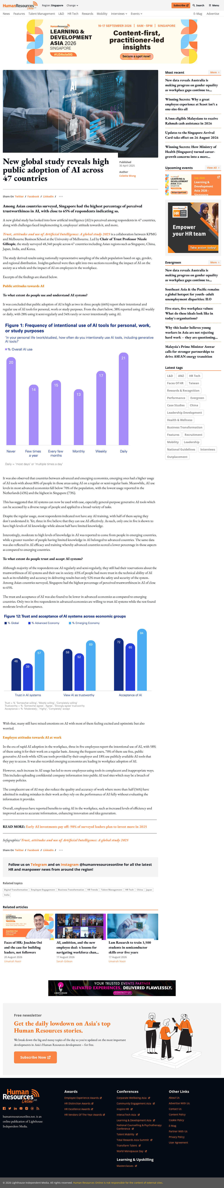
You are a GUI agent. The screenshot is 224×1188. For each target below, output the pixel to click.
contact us (175, 1109)
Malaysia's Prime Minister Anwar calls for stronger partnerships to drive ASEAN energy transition (190, 351)
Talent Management (42, 14)
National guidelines (181, 449)
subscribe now (38, 1058)
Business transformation (71, 889)
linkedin (48, 196)
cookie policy (176, 1120)
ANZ (181, 376)
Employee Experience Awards (81, 1097)
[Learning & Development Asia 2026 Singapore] (112, 41)
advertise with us (179, 1103)
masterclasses (127, 1165)
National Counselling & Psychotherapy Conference (139, 1126)
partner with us (178, 1131)
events (135, 14)
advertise (213, 14)
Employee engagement (43, 889)
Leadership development (184, 413)
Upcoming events (191, 168)
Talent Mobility (127, 1134)
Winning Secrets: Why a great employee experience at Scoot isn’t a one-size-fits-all (191, 104)
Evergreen (191, 262)
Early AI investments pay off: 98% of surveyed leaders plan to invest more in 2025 (86, 826)
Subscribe (181, 6)
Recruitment (193, 435)
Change (71, 5)
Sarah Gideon (64, 961)
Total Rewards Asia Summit (133, 1140)
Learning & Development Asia (134, 1120)
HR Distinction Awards (77, 1103)
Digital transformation (16, 889)
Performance (176, 398)
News (6, 14)
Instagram (70, 864)
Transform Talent (129, 1145)
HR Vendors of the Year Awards (83, 1114)
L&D (61, 14)
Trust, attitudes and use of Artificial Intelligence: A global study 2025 (74, 840)
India (6, 894)
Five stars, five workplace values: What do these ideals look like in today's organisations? (189, 313)
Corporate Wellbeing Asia (132, 1097)
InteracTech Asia (128, 1114)
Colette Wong (127, 175)
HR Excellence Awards (77, 1109)
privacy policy (176, 1137)
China (140, 889)
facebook (33, 196)
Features (19, 14)
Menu (215, 5)
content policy (177, 1114)
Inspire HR (124, 1109)
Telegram (39, 864)
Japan (149, 889)
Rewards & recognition (183, 390)
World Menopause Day (130, 1151)
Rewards (87, 14)
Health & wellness (179, 420)
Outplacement (177, 457)
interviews (118, 14)
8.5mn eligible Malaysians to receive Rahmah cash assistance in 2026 (191, 121)
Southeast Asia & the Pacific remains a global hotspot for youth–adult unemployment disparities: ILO (192, 294)
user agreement (178, 1142)
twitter (19, 196)
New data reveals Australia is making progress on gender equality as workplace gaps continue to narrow (191, 85)
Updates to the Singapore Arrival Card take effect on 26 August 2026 (191, 135)
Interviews (207, 449)
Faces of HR (175, 383)
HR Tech (73, 14)
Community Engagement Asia (134, 1103)
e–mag (198, 14)
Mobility (102, 14)
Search (200, 5)
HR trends (92, 889)
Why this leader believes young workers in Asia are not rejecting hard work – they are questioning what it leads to (190, 332)
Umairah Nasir (12, 961)
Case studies (176, 405)
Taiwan (194, 383)
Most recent (191, 72)
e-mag (172, 1125)
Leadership (191, 442)
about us (174, 1097)
